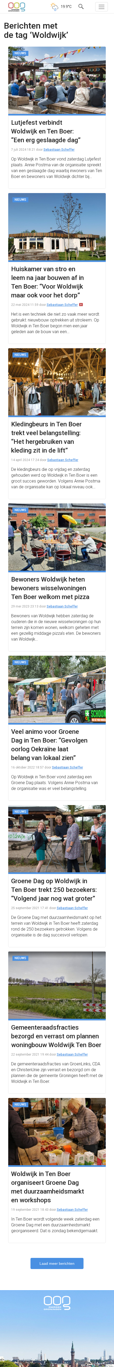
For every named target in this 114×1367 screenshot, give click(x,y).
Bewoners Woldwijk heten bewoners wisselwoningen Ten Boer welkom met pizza (50, 588)
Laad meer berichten (57, 1263)
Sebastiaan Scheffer (58, 149)
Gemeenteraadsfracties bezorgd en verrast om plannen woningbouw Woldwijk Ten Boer (56, 1036)
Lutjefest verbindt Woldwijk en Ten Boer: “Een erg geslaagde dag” (46, 131)
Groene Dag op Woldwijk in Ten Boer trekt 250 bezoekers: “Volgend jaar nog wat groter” (54, 889)
